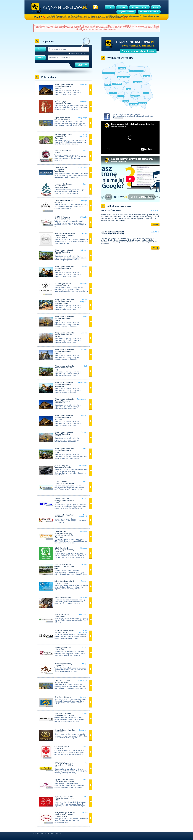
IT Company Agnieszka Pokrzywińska (62, 648)
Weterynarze (95, 17)
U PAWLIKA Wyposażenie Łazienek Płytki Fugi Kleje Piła (63, 765)
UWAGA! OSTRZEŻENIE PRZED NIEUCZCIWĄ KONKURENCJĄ (112, 233)
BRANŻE (37, 17)
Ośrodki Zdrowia (109, 16)
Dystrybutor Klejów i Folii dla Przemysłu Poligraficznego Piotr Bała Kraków (64, 235)
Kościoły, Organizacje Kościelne (86, 16)
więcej (155, 224)
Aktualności (113, 206)
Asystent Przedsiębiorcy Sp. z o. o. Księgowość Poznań (64, 780)
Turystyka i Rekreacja (63, 16)
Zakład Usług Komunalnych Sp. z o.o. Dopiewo (64, 582)
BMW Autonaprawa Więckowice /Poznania (62, 466)
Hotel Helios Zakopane (62, 697)
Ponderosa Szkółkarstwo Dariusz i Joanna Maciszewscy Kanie (63, 186)
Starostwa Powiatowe (123, 16)
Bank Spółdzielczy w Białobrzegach (61, 615)
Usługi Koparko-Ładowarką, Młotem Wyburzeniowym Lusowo (64, 318)
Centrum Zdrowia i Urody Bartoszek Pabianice (63, 284)
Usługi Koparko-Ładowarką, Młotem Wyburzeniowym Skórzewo (64, 351)
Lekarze (100, 16)
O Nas (109, 7)
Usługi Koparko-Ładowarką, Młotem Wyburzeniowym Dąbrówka (64, 417)
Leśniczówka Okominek (62, 598)
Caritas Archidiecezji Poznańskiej (61, 747)
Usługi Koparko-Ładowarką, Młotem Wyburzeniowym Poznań (64, 450)
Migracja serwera (126, 12)
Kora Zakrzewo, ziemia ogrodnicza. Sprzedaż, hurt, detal (64, 566)
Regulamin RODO (139, 7)
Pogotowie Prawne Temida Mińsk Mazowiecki (64, 632)
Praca (155, 7)
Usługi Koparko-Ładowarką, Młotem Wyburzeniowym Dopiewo (64, 268)
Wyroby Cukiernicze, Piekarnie (64, 17)
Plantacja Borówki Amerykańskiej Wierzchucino (60, 169)
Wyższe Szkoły (85, 17)
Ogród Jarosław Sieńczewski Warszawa (62, 102)
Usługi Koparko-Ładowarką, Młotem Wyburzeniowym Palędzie (64, 434)
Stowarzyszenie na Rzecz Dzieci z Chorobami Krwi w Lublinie (64, 798)
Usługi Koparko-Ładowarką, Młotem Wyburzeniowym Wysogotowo (64, 384)
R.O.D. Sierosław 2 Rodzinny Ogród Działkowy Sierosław (64, 550)
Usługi (73, 16)
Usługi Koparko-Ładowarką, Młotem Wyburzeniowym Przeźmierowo (64, 401)
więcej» (125, 17)
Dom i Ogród (51, 16)
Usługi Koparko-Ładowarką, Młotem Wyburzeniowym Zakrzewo (64, 252)
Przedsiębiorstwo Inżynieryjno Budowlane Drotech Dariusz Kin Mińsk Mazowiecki (63, 534)
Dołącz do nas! (118, 118)
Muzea (77, 17)
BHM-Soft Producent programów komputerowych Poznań (64, 500)
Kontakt (122, 7)
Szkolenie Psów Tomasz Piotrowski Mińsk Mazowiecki (63, 136)
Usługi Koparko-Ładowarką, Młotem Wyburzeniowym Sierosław (64, 86)
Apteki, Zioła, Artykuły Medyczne (111, 17)
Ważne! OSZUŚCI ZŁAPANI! (111, 210)
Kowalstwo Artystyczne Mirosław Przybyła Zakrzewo (64, 714)
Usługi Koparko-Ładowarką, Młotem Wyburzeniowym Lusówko (64, 335)
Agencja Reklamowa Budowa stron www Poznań (64, 483)
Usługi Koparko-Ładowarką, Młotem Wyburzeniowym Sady (64, 368)
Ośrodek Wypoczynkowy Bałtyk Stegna (63, 665)
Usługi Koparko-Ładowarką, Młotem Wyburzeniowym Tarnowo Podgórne (64, 301)
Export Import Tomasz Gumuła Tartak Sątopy (62, 119)
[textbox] (68, 49)
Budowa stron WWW (149, 12)
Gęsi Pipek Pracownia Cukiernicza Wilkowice (62, 218)
